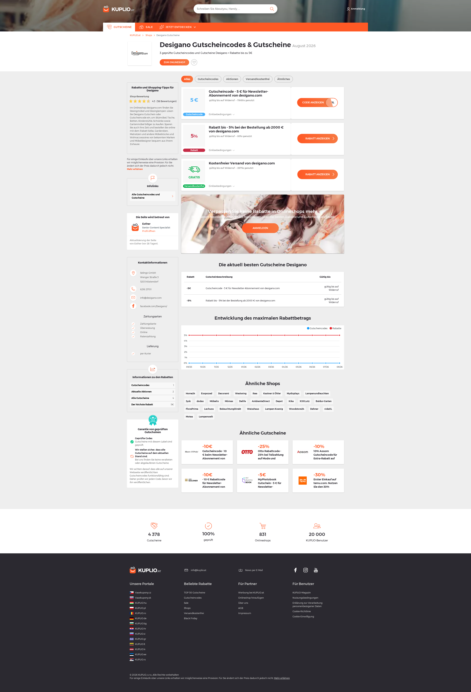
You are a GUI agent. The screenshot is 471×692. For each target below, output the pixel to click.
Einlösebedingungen (220, 114)
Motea (189, 416)
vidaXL (328, 409)
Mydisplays (293, 393)
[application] (262, 347)
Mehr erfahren (135, 169)
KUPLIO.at (135, 35)
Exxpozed (206, 393)
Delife (242, 401)
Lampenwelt (206, 416)
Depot (279, 401)
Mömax (229, 401)
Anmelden (260, 228)
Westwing (241, 393)
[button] (317, 328)
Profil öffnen (148, 231)
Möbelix (214, 401)
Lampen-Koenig (274, 409)
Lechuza (209, 409)
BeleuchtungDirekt (230, 409)
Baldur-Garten (324, 401)
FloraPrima (192, 409)
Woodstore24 (296, 409)
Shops (149, 35)
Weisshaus (253, 409)
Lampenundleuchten (317, 393)
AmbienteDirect (261, 401)
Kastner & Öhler (272, 393)
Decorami (223, 393)
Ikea (255, 393)
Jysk (188, 401)
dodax (200, 401)
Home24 (190, 393)
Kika (291, 401)
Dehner (314, 409)
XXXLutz (305, 401)
